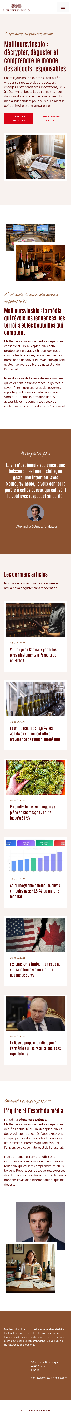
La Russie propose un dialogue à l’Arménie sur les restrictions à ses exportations (35, 1048)
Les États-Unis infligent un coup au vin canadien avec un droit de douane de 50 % (35, 969)
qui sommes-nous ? (51, 118)
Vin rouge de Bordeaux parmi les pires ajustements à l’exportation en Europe (34, 655)
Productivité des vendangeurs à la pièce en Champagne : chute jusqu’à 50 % (34, 812)
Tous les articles (18, 118)
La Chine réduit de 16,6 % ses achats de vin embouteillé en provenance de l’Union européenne (35, 733)
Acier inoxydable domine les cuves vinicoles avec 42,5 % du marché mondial (35, 891)
